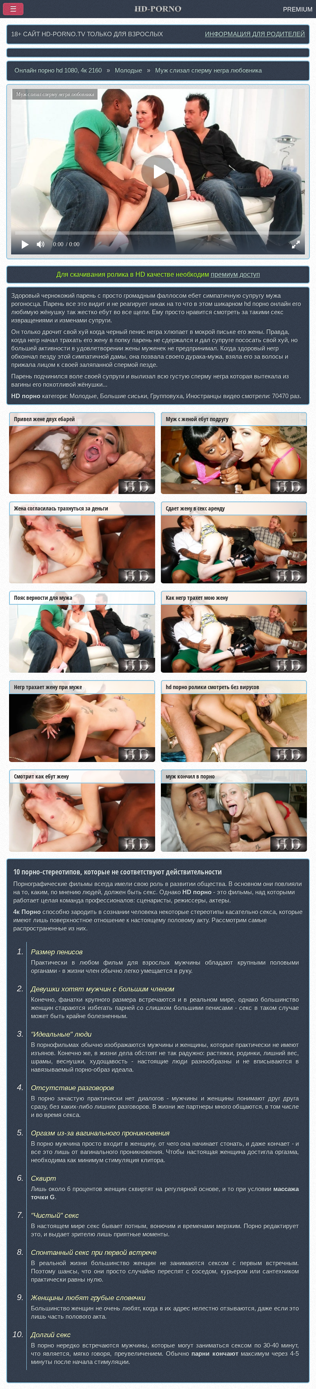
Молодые (128, 70)
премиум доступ (235, 274)
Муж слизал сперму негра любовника (208, 70)
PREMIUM (298, 9)
